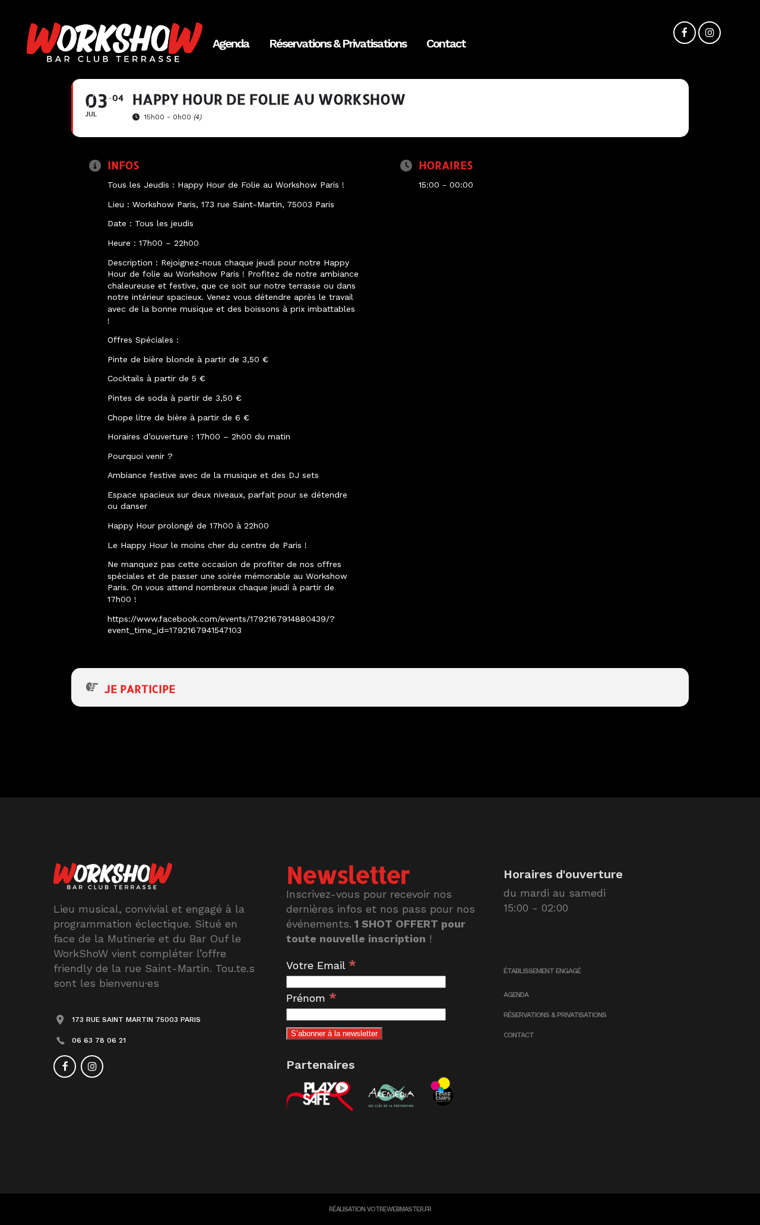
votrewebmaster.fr (399, 1209)
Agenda (516, 994)
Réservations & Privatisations (555, 1015)
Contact (519, 1035)
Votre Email (321, 965)
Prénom (311, 998)
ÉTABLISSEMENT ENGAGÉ (542, 971)
